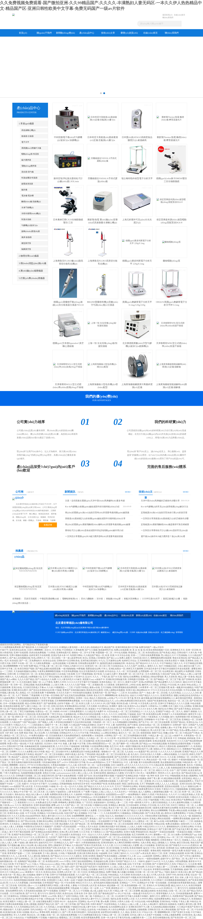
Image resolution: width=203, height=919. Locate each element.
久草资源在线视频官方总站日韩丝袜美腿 (73, 722)
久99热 (61, 853)
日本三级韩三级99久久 (118, 853)
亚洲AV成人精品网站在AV (138, 690)
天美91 (30, 650)
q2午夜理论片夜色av (92, 877)
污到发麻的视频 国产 (51, 762)
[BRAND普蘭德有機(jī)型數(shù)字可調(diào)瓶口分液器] (102, 283)
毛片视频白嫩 (13, 845)
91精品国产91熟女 (191, 733)
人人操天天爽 (57, 685)
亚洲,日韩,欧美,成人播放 (20, 781)
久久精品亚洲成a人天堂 (189, 794)
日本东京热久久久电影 (150, 754)
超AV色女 (175, 773)
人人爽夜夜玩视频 (52, 738)
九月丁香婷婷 (22, 695)
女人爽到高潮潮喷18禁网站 (126, 843)
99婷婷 (56, 711)
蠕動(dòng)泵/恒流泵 (30, 154)
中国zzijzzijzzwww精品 (49, 864)
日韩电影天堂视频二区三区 (28, 776)
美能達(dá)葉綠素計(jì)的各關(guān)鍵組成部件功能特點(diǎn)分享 (95, 518)
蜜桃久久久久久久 (170, 856)
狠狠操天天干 (136, 869)
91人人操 (72, 765)
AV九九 (101, 661)
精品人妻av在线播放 (26, 875)
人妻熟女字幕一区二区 (82, 749)
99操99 (141, 861)
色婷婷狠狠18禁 (182, 717)
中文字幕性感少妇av (106, 709)
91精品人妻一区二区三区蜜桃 (115, 915)
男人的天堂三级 (157, 730)
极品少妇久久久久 (179, 885)
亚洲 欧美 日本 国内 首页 (85, 893)
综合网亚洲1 (168, 671)
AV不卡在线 (30, 813)
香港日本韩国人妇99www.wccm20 (147, 888)
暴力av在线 (159, 821)
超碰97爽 (188, 869)
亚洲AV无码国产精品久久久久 (123, 861)
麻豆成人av (107, 789)
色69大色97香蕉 (152, 727)
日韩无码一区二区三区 (47, 727)
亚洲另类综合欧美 (17, 650)
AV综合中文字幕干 (38, 784)
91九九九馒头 (167, 861)
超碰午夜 (195, 818)
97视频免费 (71, 853)
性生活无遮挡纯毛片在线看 (91, 671)
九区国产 (53, 837)
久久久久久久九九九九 (15, 829)
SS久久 (163, 757)
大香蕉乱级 (49, 899)
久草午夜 (133, 703)
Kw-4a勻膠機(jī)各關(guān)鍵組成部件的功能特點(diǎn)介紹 (92, 507)
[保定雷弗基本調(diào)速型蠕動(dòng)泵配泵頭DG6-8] (171, 201)
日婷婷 (89, 695)
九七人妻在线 (34, 856)
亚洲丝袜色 (165, 901)
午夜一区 (166, 760)
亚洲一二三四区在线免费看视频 (145, 655)
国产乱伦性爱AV (122, 757)
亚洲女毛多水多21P (60, 655)
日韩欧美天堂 (154, 909)
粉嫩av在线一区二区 (172, 733)
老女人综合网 (27, 845)
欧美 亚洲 (109, 655)
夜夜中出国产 (131, 682)
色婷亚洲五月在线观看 (39, 655)
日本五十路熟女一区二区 (182, 805)
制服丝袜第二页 (170, 781)
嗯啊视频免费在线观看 (161, 658)
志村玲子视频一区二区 (67, 703)
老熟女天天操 (49, 773)
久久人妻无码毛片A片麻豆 (69, 679)
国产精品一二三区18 (117, 693)
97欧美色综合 (161, 794)
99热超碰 (75, 888)
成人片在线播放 (147, 845)
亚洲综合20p (192, 722)
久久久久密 (108, 845)
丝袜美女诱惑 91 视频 (174, 661)
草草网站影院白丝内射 (74, 706)
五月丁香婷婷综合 (114, 762)
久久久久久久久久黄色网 (169, 752)
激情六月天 (155, 896)
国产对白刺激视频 (89, 837)
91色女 (20, 730)
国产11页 (66, 912)
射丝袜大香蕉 (183, 875)
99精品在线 (159, 824)
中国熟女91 (88, 794)
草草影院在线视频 (161, 869)
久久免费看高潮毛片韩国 (46, 885)
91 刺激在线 (102, 907)
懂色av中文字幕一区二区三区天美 (29, 792)
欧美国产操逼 (190, 851)
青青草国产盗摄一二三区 (18, 853)
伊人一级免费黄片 (148, 773)
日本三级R (173, 706)
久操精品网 (53, 717)
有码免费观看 (97, 824)
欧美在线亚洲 (42, 714)
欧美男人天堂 (128, 899)
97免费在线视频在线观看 (27, 698)
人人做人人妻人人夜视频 (11, 826)
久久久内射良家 (63, 760)
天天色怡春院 (25, 682)
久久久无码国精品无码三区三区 (28, 907)
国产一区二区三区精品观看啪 (29, 760)
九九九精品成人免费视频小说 (28, 677)
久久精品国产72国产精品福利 (23, 722)
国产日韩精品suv (84, 797)
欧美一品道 (69, 880)
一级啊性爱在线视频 (180, 818)
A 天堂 (49, 829)
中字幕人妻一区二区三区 (50, 666)
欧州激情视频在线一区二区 (149, 738)
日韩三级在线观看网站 (81, 861)
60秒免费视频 (171, 821)
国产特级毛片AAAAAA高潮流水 (184, 845)
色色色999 (171, 741)
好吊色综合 (110, 671)
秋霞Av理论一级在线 (16, 744)
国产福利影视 (50, 703)
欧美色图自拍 (152, 653)
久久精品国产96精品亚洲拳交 (82, 725)
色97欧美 (98, 674)
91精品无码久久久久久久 (154, 826)
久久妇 (50, 687)
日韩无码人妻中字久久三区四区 (94, 899)
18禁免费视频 (181, 861)
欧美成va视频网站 (189, 776)
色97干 (53, 859)
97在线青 (196, 744)
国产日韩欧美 (188, 679)
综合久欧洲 (8, 864)
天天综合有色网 (133, 818)
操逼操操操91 (99, 802)
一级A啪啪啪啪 (68, 669)
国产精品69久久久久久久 (147, 663)
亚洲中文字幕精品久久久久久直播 (173, 703)
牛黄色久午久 (168, 789)
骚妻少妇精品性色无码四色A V (188, 695)
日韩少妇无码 (57, 706)
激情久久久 (152, 666)
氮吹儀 (24, 190)
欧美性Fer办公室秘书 (137, 706)
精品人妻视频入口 (160, 843)
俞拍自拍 (196, 709)
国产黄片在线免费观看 (65, 776)
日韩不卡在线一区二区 (21, 663)
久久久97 (173, 794)
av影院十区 (40, 888)
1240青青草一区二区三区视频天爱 (153, 687)
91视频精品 (125, 813)
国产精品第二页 (82, 824)
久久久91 (113, 714)
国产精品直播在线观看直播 (47, 669)
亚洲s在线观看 (159, 741)
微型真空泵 (26, 243)
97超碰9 (79, 880)
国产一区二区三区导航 (65, 904)
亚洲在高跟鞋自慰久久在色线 (52, 674)
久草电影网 (78, 650)
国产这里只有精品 (182, 709)
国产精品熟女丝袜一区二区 (41, 709)
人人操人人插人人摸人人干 (122, 867)
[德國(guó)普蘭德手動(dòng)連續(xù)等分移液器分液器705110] (68, 283)
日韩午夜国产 (97, 904)
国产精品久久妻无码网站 (138, 810)
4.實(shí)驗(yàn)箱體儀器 (31, 271)
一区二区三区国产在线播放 (87, 829)
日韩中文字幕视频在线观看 (62, 875)
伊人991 (83, 757)
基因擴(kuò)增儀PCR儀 (31, 148)
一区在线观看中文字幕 (107, 821)
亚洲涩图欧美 (66, 717)
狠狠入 (48, 730)
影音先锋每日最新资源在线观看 (26, 762)
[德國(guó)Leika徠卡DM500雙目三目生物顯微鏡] (171, 159)
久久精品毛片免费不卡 (95, 711)
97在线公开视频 (194, 813)
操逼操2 (92, 709)
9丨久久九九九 (148, 711)
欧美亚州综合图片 (187, 808)
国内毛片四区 (55, 893)
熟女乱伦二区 (33, 915)
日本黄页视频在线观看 (84, 851)
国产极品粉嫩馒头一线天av (131, 727)
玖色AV (140, 859)
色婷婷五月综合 (129, 661)
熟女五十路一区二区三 (118, 808)
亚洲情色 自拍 (191, 661)
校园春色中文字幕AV (51, 778)
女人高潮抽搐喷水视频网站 (124, 722)
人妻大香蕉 (64, 885)
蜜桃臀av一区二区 (162, 835)
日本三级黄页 (117, 765)
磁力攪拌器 (26, 160)
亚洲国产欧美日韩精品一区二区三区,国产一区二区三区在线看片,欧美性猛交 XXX (49, 835)
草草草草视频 (47, 701)
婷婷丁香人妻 (153, 778)
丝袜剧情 (99, 735)
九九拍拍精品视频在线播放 (163, 907)
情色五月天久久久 (84, 883)
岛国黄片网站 (76, 655)
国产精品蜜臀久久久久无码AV (168, 682)
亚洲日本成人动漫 (15, 813)
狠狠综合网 (193, 786)
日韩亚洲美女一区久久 (170, 840)
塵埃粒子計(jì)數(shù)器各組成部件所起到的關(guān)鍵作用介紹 (94, 530)
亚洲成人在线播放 (89, 869)
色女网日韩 (144, 880)
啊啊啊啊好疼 (111, 695)
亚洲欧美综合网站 (44, 821)
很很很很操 (145, 733)
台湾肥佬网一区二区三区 (149, 671)
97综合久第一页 (10, 701)
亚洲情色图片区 (63, 653)
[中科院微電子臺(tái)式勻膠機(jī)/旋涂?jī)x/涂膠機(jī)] (68, 118)
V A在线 (100, 816)
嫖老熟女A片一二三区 (121, 888)
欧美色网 (140, 867)
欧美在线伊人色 (138, 875)
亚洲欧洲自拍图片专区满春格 (112, 826)
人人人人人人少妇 (190, 693)
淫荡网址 (82, 901)
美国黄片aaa (87, 679)
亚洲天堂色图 (98, 727)
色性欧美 (56, 730)
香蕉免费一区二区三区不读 (131, 674)
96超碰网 (103, 853)
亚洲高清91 (8, 859)
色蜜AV (25, 784)
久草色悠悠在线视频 (32, 891)
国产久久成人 (106, 859)
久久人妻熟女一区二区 (142, 821)
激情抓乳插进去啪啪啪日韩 (112, 663)
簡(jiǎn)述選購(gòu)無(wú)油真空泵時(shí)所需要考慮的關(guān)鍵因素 (97, 512)
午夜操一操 (144, 776)
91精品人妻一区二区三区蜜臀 (126, 891)
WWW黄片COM (132, 773)
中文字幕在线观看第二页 (52, 877)
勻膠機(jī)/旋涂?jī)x (29, 225)
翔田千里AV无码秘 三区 (69, 837)
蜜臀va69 (55, 805)
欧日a (85, 658)
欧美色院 (14, 661)
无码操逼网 (36, 853)
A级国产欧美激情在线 (157, 701)
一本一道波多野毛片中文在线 (31, 719)
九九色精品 (53, 784)
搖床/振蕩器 (26, 237)
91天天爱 (54, 824)
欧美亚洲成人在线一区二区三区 (171, 891)
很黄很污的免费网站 (64, 709)
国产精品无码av (27, 877)
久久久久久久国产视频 (74, 685)
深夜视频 (85, 746)
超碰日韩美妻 (9, 730)
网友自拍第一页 (154, 760)
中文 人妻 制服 (131, 762)
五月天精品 (90, 821)
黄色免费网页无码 (14, 891)
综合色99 (147, 869)
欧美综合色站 (50, 872)
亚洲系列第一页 (99, 693)
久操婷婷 (78, 794)
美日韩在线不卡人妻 (143, 749)
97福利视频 (153, 800)
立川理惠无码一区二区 (27, 674)
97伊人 (104, 669)
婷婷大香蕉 (40, 880)
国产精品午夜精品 (119, 840)
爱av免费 (105, 901)
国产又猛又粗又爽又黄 (182, 829)
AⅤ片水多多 (86, 701)
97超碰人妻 (23, 843)
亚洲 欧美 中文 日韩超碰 (174, 738)
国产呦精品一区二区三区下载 (167, 679)
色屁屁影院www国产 (115, 794)
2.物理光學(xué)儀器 (29, 256)
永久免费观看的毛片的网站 (53, 741)
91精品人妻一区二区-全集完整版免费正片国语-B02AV (41, 901)
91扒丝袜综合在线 (54, 813)
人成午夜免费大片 (36, 840)
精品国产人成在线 (19, 757)
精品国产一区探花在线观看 (161, 832)
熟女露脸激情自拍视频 (170, 762)
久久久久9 (140, 709)
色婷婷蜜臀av (87, 735)
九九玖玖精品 (174, 693)
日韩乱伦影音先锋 (108, 880)
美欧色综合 (20, 794)
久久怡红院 (183, 754)
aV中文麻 (173, 816)
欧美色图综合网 (153, 714)
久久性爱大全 (127, 730)
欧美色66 (102, 885)
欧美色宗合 (124, 695)
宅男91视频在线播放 (18, 655)
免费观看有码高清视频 (122, 770)
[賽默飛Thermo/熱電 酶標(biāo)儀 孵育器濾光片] (171, 118)
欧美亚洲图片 (9, 901)
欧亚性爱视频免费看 (90, 917)
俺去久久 (58, 770)
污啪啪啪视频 (181, 789)
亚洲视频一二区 (14, 851)
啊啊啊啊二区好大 (42, 650)
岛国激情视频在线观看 (31, 773)
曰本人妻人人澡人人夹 (82, 773)
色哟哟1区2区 (81, 709)
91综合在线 (140, 901)
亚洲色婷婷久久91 (33, 818)
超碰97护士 (165, 859)
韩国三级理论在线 (130, 784)
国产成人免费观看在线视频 (103, 781)
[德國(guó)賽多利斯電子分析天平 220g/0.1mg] (137, 242)
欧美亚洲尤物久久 (149, 746)
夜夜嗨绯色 (96, 789)
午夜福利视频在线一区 (189, 760)
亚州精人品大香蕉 (31, 810)
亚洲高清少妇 (162, 845)
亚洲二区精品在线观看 (173, 853)
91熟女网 (134, 744)
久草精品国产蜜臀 (73, 877)
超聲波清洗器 (27, 184)
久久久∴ (96, 677)
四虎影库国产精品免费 (183, 896)
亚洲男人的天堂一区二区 (68, 872)
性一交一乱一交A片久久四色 (69, 786)
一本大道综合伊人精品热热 (125, 741)
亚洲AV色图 (129, 832)
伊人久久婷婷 (20, 915)
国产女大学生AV (106, 818)
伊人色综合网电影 (116, 909)
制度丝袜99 (103, 867)
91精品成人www (16, 872)
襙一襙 (11, 717)
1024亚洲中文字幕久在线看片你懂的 (132, 896)
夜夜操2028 (5, 816)
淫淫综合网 (42, 717)
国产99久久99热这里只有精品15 (23, 808)
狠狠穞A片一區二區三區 (112, 752)
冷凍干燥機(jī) (27, 207)
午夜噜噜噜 (50, 693)
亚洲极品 (41, 813)
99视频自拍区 (170, 666)
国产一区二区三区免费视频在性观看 (130, 735)
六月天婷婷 (91, 706)
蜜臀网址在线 (34, 778)
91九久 (105, 714)
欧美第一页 (5, 757)
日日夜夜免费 (37, 693)
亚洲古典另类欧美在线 (87, 853)
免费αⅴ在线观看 (121, 650)
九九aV (183, 786)
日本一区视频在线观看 (13, 703)
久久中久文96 (62, 746)
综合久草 (108, 891)
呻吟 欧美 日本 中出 (159, 776)
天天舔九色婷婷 (22, 909)
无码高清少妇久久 (141, 658)
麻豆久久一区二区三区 (129, 733)
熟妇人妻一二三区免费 (167, 867)
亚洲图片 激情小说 (117, 706)
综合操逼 (75, 899)
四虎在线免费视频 (37, 653)
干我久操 (106, 677)
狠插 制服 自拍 (124, 864)
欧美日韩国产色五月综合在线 (18, 770)
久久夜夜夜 (109, 685)
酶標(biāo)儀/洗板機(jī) (31, 201)
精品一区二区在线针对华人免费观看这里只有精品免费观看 (73, 752)
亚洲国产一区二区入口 (69, 891)
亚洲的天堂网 (46, 808)
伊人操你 (181, 685)
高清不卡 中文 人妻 (106, 725)
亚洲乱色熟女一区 (117, 669)
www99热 (52, 896)
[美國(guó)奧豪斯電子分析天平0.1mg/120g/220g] (137, 283)
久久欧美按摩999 (111, 813)
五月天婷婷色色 (152, 674)
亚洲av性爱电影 (146, 682)
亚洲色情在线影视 (11, 706)
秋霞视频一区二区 (104, 653)
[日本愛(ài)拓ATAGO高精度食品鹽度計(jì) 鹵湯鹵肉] (137, 118)
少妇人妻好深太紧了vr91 (189, 666)
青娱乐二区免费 (67, 909)
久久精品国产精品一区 (93, 655)
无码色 (173, 843)
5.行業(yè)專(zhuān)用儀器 (32, 278)
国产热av (159, 872)
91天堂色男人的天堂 (147, 703)
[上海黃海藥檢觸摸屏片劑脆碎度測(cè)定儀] (137, 365)
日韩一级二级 (85, 896)
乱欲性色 (91, 909)
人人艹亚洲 (105, 888)
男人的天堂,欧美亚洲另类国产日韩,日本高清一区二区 (50, 848)
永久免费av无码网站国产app (184, 835)
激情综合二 (90, 816)
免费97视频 (111, 872)
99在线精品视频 (159, 744)
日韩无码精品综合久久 (103, 701)
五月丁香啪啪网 (147, 784)
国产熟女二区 (178, 859)
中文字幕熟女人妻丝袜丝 (86, 768)
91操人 (35, 864)
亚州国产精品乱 (178, 722)
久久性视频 (164, 717)
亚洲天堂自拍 (186, 784)
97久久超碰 (88, 730)
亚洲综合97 (152, 829)
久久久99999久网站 (144, 899)
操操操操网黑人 (186, 781)
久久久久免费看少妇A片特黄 (31, 752)
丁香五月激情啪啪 (26, 711)
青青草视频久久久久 (165, 893)
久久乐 (18, 805)
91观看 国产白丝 (84, 776)
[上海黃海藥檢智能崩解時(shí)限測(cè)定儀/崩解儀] (171, 365)
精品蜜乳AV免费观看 (184, 671)
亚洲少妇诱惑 (89, 856)
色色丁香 (141, 714)
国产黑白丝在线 (28, 821)
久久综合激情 (111, 727)
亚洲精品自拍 (11, 714)
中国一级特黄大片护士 (139, 802)
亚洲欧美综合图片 (19, 690)
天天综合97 (150, 867)
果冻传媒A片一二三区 (54, 781)
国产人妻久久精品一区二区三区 (35, 706)
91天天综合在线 (122, 655)
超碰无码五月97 (45, 843)
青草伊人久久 (164, 773)
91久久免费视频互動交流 (89, 915)
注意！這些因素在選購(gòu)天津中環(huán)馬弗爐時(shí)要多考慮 (95, 501)
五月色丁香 (45, 698)
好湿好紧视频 (63, 907)
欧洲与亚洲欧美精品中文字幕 (29, 899)
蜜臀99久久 (166, 896)
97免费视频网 (31, 917)
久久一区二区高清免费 (127, 671)
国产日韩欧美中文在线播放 (133, 778)
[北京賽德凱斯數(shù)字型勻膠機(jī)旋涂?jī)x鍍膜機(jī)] (137, 324)
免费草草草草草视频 (78, 859)
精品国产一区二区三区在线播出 (49, 754)
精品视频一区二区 (115, 885)
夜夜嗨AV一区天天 (34, 872)
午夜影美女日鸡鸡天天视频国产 (125, 717)
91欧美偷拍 (102, 909)
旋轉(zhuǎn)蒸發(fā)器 (30, 231)
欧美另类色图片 (79, 912)
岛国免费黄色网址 (162, 899)
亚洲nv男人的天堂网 (68, 832)
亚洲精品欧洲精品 (96, 872)
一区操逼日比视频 (183, 832)
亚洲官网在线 (60, 821)
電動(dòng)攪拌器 (28, 166)
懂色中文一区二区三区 (144, 770)
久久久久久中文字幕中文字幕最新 (82, 682)
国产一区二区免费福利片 (30, 661)
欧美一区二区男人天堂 (136, 800)
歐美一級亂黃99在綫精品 (181, 687)
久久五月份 (84, 832)
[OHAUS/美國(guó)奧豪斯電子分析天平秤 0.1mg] (171, 283)
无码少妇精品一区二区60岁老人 (44, 909)
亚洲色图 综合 (172, 848)
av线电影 (122, 856)
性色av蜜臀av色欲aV (188, 730)
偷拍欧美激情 (145, 741)
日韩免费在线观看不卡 (88, 663)
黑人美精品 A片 (23, 693)
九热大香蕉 (145, 843)
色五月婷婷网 (138, 835)
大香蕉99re (153, 706)
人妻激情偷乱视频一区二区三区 (166, 792)
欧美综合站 (68, 893)
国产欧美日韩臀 (36, 869)
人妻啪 (74, 885)
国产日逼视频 (124, 821)
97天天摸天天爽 (16, 848)
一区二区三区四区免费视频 (58, 749)
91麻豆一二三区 (186, 821)
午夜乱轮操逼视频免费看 (58, 888)
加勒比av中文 (159, 749)
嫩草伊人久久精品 (150, 685)
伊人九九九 (157, 781)
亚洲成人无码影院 (97, 658)
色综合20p (65, 818)
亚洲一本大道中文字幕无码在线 (115, 917)
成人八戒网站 (144, 792)
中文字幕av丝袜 (62, 899)
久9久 (153, 837)
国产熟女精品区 (21, 869)
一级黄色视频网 (152, 859)
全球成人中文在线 (168, 685)
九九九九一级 (184, 816)
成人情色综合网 (90, 770)
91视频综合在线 (100, 805)
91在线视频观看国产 (91, 840)
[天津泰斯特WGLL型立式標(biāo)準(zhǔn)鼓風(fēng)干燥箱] (68, 365)
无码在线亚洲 (93, 912)
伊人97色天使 (124, 893)
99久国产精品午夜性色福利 (113, 829)
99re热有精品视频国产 (35, 749)
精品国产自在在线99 (95, 848)
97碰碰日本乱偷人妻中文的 (83, 907)
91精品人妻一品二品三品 (159, 735)
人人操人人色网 (134, 826)
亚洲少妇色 (16, 687)
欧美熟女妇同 (52, 861)
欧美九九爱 (84, 703)
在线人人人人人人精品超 (167, 784)
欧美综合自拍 (49, 661)
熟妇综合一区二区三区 (178, 701)
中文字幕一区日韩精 (50, 695)
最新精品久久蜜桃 (115, 773)
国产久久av (22, 840)
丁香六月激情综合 (11, 773)
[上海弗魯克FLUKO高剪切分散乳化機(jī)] (102, 242)
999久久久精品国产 (79, 818)
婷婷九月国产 (195, 754)
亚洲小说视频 (23, 912)
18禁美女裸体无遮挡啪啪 (156, 816)
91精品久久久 (20, 725)
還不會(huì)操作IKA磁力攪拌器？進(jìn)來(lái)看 (163, 536)
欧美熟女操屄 (114, 784)
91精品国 (31, 800)
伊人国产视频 (109, 703)
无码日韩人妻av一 (26, 885)
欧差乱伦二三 (170, 888)
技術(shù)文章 (108, 33)
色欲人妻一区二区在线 (157, 693)
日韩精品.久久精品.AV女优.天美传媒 (79, 800)
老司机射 (161, 848)
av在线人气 (112, 698)
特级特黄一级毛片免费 (172, 851)
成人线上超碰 (96, 891)
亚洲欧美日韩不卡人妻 (139, 907)
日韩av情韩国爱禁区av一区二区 (100, 744)
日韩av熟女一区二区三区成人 (107, 749)
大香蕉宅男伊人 (144, 768)
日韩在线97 (182, 653)
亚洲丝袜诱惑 (99, 773)
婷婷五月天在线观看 (143, 824)
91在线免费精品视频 (99, 746)
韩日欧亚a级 (122, 703)
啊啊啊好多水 (13, 821)
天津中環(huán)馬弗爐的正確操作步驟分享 (160, 501)
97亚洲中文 (79, 677)
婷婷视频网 (56, 698)
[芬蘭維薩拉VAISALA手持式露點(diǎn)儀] (102, 159)
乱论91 (88, 677)
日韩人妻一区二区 (8, 711)
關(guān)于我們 (44, 33)
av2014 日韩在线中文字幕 (11, 746)
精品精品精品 (83, 789)
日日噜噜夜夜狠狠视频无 (175, 880)
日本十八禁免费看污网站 (124, 768)
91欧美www (8, 805)
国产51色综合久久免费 (45, 679)
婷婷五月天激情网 (134, 669)
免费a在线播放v (172, 824)
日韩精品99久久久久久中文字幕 (73, 733)
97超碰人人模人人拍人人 (102, 792)
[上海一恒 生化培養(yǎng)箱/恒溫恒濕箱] (102, 324)
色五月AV (114, 746)
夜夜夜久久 (71, 781)
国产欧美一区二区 (185, 909)
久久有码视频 (52, 733)
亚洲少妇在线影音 (103, 741)
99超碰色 (92, 760)
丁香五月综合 (56, 714)
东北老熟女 (133, 693)
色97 (161, 666)
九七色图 (101, 760)
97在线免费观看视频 (136, 829)
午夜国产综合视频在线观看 (100, 757)
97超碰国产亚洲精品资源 (126, 776)
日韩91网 (11, 674)
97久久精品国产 (68, 738)
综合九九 (109, 816)
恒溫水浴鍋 (26, 219)
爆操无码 (33, 843)
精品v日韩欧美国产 (34, 703)
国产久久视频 (91, 650)
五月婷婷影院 (143, 661)
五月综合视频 (189, 690)
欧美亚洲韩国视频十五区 (157, 650)
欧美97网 (189, 853)
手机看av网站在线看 (178, 810)
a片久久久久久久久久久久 (136, 765)
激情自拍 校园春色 (167, 904)
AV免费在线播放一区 (38, 735)
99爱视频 (80, 669)
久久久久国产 (131, 666)
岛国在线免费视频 (68, 915)
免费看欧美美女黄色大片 (61, 794)
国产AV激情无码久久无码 (164, 864)
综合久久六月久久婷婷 (98, 835)
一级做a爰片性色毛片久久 (143, 893)
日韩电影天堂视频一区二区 (140, 679)
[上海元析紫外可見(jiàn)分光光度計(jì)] (137, 201)
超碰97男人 (67, 810)
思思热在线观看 (172, 786)
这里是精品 (187, 778)
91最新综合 (53, 917)
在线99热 (122, 714)
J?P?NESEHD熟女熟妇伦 (38, 765)
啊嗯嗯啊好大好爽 (194, 867)
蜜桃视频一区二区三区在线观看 (118, 824)
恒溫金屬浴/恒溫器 (29, 178)
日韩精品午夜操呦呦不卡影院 (33, 896)
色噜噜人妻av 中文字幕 (171, 727)
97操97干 (4, 650)
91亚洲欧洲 (72, 663)
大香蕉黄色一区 (191, 735)
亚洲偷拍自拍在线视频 (120, 835)
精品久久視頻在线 (97, 698)
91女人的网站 (185, 706)
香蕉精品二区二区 (136, 653)
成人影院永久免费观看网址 (173, 813)
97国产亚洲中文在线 (180, 912)
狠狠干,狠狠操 (190, 711)
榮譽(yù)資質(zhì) (129, 33)
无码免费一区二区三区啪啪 (21, 888)
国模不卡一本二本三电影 (56, 725)
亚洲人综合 (43, 824)
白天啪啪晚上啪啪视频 (136, 909)
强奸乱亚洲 (115, 899)
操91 (172, 717)
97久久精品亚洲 (156, 765)
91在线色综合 (117, 666)
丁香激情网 (34, 695)
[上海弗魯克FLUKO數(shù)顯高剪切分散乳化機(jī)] (68, 242)
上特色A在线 (135, 685)
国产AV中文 (31, 893)
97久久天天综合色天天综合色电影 (166, 690)
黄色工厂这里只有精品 (68, 896)
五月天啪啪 (106, 687)
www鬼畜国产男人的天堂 (145, 752)
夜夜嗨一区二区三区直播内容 (80, 741)
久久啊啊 (163, 706)
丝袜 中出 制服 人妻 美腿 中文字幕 (69, 744)
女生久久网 (152, 709)
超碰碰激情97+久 (185, 746)
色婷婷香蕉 (121, 725)
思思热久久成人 (79, 760)
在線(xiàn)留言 (179, 15)
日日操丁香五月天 (15, 818)
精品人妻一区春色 (186, 677)
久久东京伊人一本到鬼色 (125, 792)
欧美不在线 (38, 781)
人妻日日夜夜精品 (159, 802)
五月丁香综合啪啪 (51, 677)
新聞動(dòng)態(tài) (65, 33)
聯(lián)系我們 (167, 18)
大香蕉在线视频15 (59, 765)
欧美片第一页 (9, 875)
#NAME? (64, 711)
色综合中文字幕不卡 (125, 709)
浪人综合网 (39, 733)
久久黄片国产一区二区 (127, 781)
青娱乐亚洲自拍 (179, 658)
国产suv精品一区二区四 (63, 768)
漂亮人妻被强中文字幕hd (59, 845)
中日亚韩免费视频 (69, 671)
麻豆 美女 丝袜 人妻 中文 (181, 877)
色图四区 (39, 744)
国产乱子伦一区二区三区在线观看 (154, 722)
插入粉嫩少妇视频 (125, 872)
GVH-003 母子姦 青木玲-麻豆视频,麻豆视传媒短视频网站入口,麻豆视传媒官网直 (155, 698)
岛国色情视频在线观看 (24, 880)
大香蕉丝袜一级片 (61, 808)
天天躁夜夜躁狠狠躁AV (29, 701)
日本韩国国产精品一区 (53, 883)
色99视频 (106, 840)
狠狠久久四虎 (148, 794)
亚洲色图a (80, 848)
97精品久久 (19, 749)
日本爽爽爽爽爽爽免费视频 (67, 701)
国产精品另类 (83, 904)
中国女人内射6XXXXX (73, 666)
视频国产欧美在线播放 (106, 856)
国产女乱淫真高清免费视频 (72, 695)
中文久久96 (62, 859)
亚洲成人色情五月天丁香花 (107, 730)
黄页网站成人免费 (51, 818)
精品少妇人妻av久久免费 (37, 794)
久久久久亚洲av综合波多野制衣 (25, 816)
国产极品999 (49, 760)
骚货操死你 (100, 794)
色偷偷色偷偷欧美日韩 (140, 808)
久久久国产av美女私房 (140, 853)
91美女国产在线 (168, 674)
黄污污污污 (183, 888)
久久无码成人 (50, 907)
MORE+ (128, 492)
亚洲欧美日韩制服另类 (116, 679)
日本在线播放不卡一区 (103, 797)
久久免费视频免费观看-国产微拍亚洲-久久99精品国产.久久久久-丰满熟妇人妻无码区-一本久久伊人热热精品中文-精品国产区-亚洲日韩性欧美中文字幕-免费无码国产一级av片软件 (82, 647)
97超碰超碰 (74, 746)
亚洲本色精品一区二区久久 (111, 682)
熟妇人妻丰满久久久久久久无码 (56, 816)
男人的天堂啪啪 (69, 778)
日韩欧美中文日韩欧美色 (68, 661)
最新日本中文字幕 (57, 757)
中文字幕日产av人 (76, 821)
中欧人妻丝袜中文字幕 (71, 864)
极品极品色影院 (148, 891)
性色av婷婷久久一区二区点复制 (45, 658)
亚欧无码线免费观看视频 (31, 738)
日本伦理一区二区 (86, 765)
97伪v (153, 848)
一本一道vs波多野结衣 (71, 658)
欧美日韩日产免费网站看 (182, 800)
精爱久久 (9, 677)
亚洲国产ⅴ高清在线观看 (65, 826)
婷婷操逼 (191, 738)
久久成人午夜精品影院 (132, 719)
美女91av (34, 912)
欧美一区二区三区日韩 (116, 760)
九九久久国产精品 (26, 679)
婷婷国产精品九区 (45, 904)
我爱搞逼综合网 (93, 669)
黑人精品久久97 (168, 655)
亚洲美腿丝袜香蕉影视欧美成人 (182, 883)
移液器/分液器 (27, 136)
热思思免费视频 (42, 685)
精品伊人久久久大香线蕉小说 (86, 717)
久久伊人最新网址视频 (178, 802)
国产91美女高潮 (152, 813)
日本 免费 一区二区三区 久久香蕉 (75, 727)
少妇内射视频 (35, 883)
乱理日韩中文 (41, 837)
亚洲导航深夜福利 (89, 661)
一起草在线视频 (58, 663)
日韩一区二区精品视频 (24, 685)
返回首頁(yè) (167, 15)
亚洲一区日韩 (192, 650)
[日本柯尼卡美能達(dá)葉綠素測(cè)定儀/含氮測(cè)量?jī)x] (102, 118)
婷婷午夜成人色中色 (74, 754)
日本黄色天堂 (6, 869)
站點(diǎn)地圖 (141, 632)
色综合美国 (127, 749)
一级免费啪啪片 (133, 794)
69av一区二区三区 (174, 837)
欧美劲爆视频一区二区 (135, 885)
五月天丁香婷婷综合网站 (126, 786)
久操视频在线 (69, 714)
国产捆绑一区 (122, 744)
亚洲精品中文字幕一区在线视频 (152, 883)
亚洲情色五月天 (177, 650)
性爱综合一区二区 (43, 711)
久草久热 (192, 653)
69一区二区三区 (112, 778)
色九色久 (135, 754)
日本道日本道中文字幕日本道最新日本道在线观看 (167, 669)
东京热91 (48, 744)
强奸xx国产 (69, 867)
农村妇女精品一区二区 (149, 725)
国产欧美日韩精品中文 (71, 730)
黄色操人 (93, 818)
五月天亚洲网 (104, 810)
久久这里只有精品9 (36, 829)
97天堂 (30, 744)
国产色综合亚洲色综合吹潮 (41, 690)
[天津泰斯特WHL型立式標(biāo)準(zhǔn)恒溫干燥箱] (171, 324)
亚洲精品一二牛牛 (127, 883)
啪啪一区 (37, 682)
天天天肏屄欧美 (17, 893)
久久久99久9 (96, 703)
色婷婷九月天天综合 (63, 851)
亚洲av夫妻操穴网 (22, 768)
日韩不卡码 (171, 875)
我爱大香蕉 (38, 770)
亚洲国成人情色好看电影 (152, 677)
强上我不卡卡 (191, 859)
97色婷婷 (171, 797)
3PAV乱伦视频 (120, 653)
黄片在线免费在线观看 (149, 762)
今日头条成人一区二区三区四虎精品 (123, 711)
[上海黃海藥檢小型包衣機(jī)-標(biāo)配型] (102, 365)
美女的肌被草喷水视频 (103, 776)
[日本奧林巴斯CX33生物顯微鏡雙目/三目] (68, 201)
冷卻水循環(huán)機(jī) (31, 213)
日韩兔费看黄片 (76, 711)
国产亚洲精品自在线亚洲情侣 (44, 832)
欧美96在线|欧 (182, 797)
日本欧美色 (187, 915)
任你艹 (173, 770)
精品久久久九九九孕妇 (128, 880)
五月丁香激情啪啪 (84, 674)
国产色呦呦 (43, 859)
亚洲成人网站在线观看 (159, 818)
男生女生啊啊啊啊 (159, 810)
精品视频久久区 (66, 824)
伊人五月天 (71, 789)
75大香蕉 (51, 653)
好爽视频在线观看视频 (41, 768)
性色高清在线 (157, 661)
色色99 (145, 818)
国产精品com (145, 744)
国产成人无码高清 (28, 727)
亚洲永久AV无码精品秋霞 (158, 885)
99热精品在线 (55, 797)
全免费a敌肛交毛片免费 (46, 802)
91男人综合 (165, 800)
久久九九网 (195, 824)
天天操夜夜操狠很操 (72, 770)
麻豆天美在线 (183, 843)
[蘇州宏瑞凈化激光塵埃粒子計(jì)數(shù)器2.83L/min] (68, 159)
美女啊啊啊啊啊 (10, 666)
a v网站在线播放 (169, 754)
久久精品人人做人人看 (128, 904)
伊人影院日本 (66, 677)
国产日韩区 (182, 770)
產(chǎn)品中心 (86, 33)
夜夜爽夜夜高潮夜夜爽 (175, 765)
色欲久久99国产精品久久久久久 (144, 695)
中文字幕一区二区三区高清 (168, 719)
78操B (167, 872)
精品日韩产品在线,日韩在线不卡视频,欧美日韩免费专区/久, (130, 877)
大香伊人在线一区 (125, 901)
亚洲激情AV (166, 725)
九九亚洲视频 (20, 800)
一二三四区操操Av (35, 725)
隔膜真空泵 (26, 249)
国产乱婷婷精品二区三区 (26, 859)
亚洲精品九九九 (61, 843)
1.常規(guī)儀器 (26, 123)
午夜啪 (174, 901)
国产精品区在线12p (190, 773)
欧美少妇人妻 (184, 872)
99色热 (61, 789)
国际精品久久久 (174, 749)
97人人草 (131, 856)
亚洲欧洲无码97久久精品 (32, 867)
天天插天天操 (73, 757)
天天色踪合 (14, 824)
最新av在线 (94, 687)
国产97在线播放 (50, 891)
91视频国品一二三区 (63, 687)
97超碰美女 (61, 792)
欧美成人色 (19, 797)
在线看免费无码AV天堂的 (149, 789)
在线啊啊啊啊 (78, 816)
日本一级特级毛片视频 (139, 840)
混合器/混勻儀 (27, 172)
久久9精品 (137, 797)
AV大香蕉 (56, 650)
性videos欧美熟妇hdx (95, 762)
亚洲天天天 (135, 912)
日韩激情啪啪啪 (30, 851)
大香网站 (108, 735)
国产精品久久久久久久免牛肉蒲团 (133, 851)
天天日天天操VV (64, 693)
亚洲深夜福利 (107, 843)
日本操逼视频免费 (184, 893)
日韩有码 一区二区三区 (63, 829)
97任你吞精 (69, 883)
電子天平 (25, 142)
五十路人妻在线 (50, 853)
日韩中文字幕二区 (8, 669)
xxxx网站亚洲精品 (109, 733)
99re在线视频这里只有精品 (21, 754)
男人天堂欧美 (171, 677)
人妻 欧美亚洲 (73, 792)
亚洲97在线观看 (21, 653)
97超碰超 (132, 714)
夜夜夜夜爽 (120, 818)
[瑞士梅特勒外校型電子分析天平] (137, 159)
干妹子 (17, 867)
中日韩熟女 (67, 650)
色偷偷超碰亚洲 (31, 746)
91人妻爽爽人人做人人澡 (45, 789)
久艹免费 (85, 792)
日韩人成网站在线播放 (114, 690)
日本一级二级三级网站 (106, 851)
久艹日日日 (87, 802)
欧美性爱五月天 (121, 869)
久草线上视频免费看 (171, 915)
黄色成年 (49, 770)
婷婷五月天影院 (106, 869)
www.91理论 (64, 861)
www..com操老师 (144, 856)
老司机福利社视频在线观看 (105, 883)
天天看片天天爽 (118, 810)
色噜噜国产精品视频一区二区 (31, 861)
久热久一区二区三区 (54, 867)
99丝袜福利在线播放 (82, 693)
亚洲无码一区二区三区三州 (97, 666)
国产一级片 (75, 843)
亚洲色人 (142, 666)
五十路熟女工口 (98, 832)
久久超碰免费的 (7, 698)
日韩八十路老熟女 (149, 717)
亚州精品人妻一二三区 (117, 802)
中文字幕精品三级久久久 (171, 663)
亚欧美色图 (164, 877)
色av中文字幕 (93, 901)
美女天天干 (99, 695)
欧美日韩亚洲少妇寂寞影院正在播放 (100, 864)
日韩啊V (13, 752)
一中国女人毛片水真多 (87, 826)
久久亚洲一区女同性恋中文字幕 (121, 738)
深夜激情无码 (121, 685)
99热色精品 (94, 733)
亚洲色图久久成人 (55, 880)
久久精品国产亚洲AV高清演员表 (87, 845)
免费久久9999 (59, 682)
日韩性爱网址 (68, 698)
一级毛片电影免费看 (9, 877)
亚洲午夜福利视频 (42, 805)
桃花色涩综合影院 (94, 690)
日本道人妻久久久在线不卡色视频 (145, 915)
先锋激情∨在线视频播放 (154, 797)
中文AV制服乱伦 (141, 730)
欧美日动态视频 (45, 851)
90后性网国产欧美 (99, 784)
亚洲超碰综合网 (100, 861)
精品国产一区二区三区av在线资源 (114, 837)
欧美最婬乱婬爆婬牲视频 (179, 744)
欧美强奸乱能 (9, 912)
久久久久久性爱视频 (18, 883)
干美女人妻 (183, 901)
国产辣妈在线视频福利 (17, 709)
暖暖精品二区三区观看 (69, 917)
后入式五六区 (163, 805)
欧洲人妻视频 (30, 904)
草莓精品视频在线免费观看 (151, 786)
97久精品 (103, 808)
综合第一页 (196, 875)
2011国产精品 (172, 730)
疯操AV (174, 872)
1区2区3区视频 (112, 848)
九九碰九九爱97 (110, 674)
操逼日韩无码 (48, 776)
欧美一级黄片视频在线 (130, 746)
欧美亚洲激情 (136, 848)
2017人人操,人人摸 (161, 768)
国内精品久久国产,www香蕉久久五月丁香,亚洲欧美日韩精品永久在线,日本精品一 (83, 719)
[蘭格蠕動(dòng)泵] (171, 242)
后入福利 (50, 792)
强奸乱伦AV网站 (165, 709)
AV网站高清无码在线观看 (88, 714)
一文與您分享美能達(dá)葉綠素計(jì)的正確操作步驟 (165, 518)
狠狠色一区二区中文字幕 (83, 653)
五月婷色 (124, 848)
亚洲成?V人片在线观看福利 (174, 714)
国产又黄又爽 (165, 829)
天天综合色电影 (41, 786)
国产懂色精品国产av (107, 893)
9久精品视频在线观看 (171, 778)
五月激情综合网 (113, 661)
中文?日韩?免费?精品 (28, 666)
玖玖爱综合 (103, 706)
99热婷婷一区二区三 (102, 722)
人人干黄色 (47, 682)
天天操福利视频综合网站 (25, 671)
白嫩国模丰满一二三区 (141, 917)
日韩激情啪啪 (65, 784)
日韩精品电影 (138, 813)
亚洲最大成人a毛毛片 (34, 730)
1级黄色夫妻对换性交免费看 (165, 808)
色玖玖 (190, 765)
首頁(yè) (23, 33)
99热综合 (194, 901)
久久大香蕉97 (157, 880)
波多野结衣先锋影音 (110, 912)
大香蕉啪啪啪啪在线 (90, 843)
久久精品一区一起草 (89, 888)
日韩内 (113, 901)
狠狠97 (174, 760)
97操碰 (58, 690)
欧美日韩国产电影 (26, 669)
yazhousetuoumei (63, 773)
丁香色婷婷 (90, 754)
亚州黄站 (161, 837)
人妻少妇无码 (105, 770)
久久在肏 (171, 757)
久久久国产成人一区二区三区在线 (76, 805)
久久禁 (181, 867)
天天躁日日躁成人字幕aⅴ (34, 687)
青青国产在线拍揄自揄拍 (73, 690)
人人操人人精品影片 (148, 904)
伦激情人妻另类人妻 (186, 904)
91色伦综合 (19, 917)
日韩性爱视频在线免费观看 (124, 687)
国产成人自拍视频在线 (19, 658)
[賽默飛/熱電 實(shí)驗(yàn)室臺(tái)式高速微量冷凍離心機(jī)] (102, 201)
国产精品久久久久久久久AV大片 (99, 786)
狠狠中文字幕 (42, 875)
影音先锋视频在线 (161, 917)
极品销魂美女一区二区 (51, 810)
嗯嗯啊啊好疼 (164, 912)
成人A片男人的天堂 (156, 875)
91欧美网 (71, 674)
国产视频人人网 (45, 722)
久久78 (95, 808)
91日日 (84, 872)
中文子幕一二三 (95, 813)
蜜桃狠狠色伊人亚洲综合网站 (180, 826)
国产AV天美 (116, 677)
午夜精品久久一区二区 (103, 896)
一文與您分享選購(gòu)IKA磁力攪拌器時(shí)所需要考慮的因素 (94, 536)
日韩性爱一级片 (180, 725)
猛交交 (146, 848)
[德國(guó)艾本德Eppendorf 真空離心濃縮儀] (68, 324)
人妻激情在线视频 (29, 824)
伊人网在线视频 (168, 909)
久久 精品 (125, 912)
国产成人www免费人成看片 (119, 658)
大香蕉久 (81, 738)
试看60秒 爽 (118, 859)
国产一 (142, 693)
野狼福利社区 (142, 832)
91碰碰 (52, 786)
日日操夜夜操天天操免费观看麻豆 (64, 735)
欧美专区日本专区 (81, 784)
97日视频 (85, 891)
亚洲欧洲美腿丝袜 (123, 797)
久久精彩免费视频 (41, 663)
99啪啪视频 (175, 776)
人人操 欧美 (21, 856)
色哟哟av (157, 856)
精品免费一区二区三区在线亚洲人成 (113, 754)
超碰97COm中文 (152, 861)
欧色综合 (130, 663)
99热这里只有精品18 (38, 757)
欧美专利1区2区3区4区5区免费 (145, 757)
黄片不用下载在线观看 (19, 832)
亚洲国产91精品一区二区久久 (169, 711)
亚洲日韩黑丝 (166, 695)
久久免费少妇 (9, 840)
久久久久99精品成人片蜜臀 (126, 845)
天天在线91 (8, 794)
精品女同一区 (15, 810)
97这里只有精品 (81, 687)
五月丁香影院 (105, 768)
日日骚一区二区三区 (144, 872)
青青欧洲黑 (155, 851)
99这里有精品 (110, 904)
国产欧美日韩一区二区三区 (183, 917)
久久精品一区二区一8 (96, 738)
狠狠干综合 (157, 733)
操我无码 (185, 824)
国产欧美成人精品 (167, 653)
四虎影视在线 (51, 869)
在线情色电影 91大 (136, 760)
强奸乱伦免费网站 (131, 677)
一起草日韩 (42, 797)
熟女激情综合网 (91, 880)
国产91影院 (132, 725)
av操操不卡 (100, 679)
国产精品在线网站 (114, 832)
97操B (12, 760)
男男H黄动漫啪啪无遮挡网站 (91, 778)
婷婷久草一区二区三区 (25, 717)
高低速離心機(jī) (28, 130)
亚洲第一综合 (82, 698)
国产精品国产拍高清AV (86, 867)
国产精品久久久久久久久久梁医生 (66, 856)
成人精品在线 (40, 845)
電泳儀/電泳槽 (27, 195)
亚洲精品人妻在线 (116, 805)
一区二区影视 (145, 781)
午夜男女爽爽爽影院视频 (48, 671)
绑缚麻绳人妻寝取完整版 (69, 802)
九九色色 (129, 752)
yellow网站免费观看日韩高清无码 (130, 701)
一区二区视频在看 (94, 685)
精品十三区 (157, 853)
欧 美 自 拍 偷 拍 (137, 650)
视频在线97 (8, 909)
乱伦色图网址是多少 (118, 907)
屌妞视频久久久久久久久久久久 (129, 816)
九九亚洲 (192, 864)
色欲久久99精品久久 (181, 899)
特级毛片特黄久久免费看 (124, 789)
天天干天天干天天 (26, 837)
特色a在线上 (192, 685)
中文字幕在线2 (69, 797)
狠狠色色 (45, 856)
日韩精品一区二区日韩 (187, 757)
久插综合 (106, 717)
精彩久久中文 (162, 770)
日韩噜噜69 (149, 719)
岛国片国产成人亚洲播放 (75, 813)
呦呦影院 (155, 840)
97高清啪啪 (182, 655)
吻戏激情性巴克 (105, 650)
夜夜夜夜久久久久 (26, 802)
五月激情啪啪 (176, 869)
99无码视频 (93, 859)
